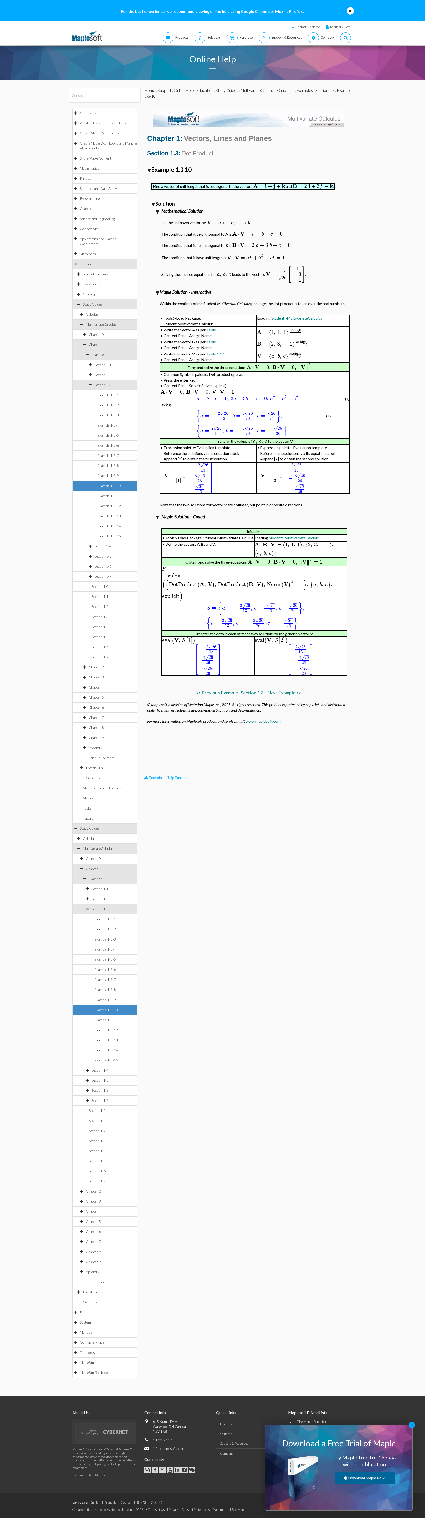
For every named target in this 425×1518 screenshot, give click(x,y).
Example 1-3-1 (108, 395)
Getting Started (91, 113)
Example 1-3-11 (109, 496)
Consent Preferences (196, 1510)
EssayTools (91, 284)
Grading (89, 294)
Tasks (87, 808)
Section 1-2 (103, 375)
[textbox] (269, 186)
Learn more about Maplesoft (90, 1475)
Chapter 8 (96, 727)
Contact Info (155, 1412)
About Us (80, 1412)
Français (111, 1502)
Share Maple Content (95, 158)
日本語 (141, 1502)
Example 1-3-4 (108, 425)
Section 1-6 (103, 566)
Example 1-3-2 (108, 405)
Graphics (86, 208)
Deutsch (126, 1502)
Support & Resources (234, 1443)
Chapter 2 (96, 667)
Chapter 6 (96, 707)
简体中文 (156, 1502)
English (95, 1502)
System (85, 1322)
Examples (99, 355)
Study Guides (93, 304)
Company (226, 1453)
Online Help (184, 90)
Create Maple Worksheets (99, 133)
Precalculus (94, 768)
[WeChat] (192, 1470)
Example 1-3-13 (109, 516)
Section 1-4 (103, 546)
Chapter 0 (96, 334)
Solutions (226, 1434)
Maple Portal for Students (102, 788)
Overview (93, 778)
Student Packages (96, 274)
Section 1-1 (103, 365)
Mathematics (89, 168)
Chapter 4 (96, 687)
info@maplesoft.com (168, 1448)
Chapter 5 (96, 697)
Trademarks (220, 1510)
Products (226, 1424)
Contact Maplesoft (307, 27)
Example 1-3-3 (108, 415)
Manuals (86, 1332)
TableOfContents (102, 758)
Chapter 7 (96, 717)
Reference (87, 1312)
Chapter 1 (96, 344)
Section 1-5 (103, 556)
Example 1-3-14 (109, 526)
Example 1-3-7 (108, 455)
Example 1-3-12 (109, 506)
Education (87, 264)
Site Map (238, 1510)
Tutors (88, 818)
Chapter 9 (96, 738)
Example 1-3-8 (108, 465)
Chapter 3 (96, 677)
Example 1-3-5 (108, 435)
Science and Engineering (97, 219)
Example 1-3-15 (109, 536)
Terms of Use (157, 1510)
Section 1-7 (103, 576)
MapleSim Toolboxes (95, 1373)
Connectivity (89, 229)
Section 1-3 (103, 385)
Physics (85, 178)
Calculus (92, 314)
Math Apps (88, 254)
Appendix (95, 748)
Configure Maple (92, 1342)
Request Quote (340, 27)
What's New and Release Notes (103, 123)
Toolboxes (87, 1352)
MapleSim (87, 1362)
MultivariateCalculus (101, 324)
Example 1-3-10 (109, 486)
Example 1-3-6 (108, 445)
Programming (90, 198)
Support (164, 90)
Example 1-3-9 (108, 475)
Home (149, 90)
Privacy (174, 1510)
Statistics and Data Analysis (100, 188)
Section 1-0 (100, 586)
